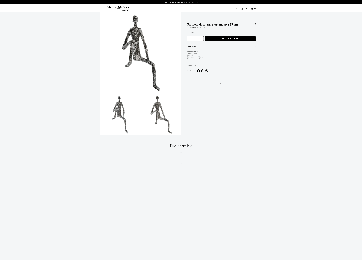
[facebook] (198, 70)
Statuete (198, 19)
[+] (201, 38)
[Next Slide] (254, 112)
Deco (188, 19)
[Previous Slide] (188, 112)
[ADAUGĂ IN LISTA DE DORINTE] (254, 24)
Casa (192, 19)
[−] (190, 38)
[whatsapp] (202, 70)
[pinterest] (206, 70)
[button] (221, 46)
